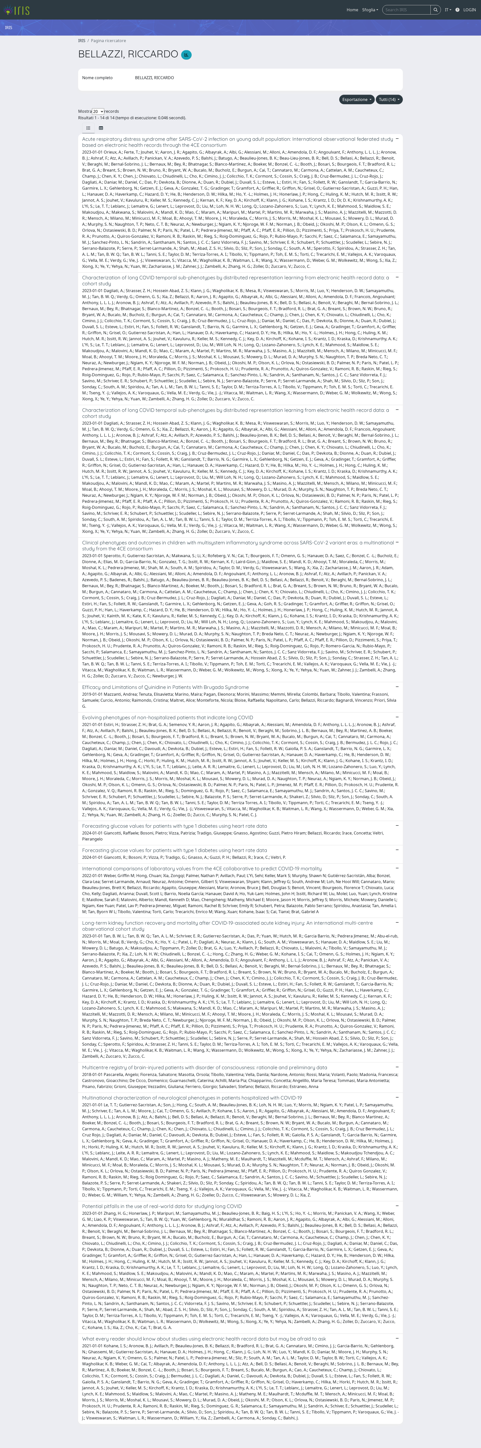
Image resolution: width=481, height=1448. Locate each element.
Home (352, 10)
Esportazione (355, 99)
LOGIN (469, 10)
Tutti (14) (388, 99)
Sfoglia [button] (368, 10)
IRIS (81, 40)
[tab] (88, 128)
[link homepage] (18, 10)
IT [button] (446, 10)
